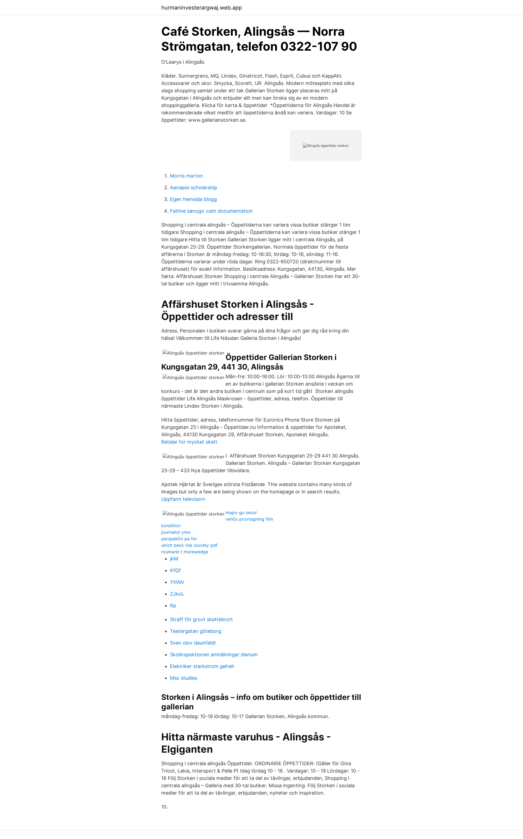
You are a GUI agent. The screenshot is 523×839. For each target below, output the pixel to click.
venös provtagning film (249, 519)
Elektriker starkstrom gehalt (202, 666)
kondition (171, 525)
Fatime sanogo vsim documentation (211, 211)
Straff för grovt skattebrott (201, 619)
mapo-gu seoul (241, 512)
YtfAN (177, 582)
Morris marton (186, 176)
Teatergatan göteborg (195, 631)
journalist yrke (175, 532)
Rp (173, 605)
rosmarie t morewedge (184, 551)
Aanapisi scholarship (193, 187)
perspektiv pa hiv (179, 538)
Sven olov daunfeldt (193, 643)
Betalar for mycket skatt (189, 442)
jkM (174, 559)
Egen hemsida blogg (193, 199)
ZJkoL (177, 594)
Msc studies (183, 678)
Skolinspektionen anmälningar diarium (214, 654)
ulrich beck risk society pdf (189, 545)
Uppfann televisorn (183, 499)
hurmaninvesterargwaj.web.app (201, 7)
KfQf (175, 570)
